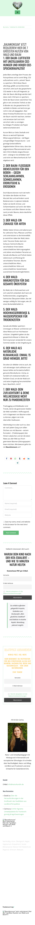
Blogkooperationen (12, 873)
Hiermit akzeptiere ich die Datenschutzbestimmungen (13, 592)
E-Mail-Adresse (8, 583)
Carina (7, 27)
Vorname (6, 575)
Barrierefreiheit (11, 899)
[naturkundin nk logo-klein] (17, 1)
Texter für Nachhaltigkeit (14, 876)
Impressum (10, 892)
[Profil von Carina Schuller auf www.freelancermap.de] (17, 907)
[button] (6, 458)
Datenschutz (10, 895)
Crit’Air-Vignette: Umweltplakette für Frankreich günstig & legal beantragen (15, 811)
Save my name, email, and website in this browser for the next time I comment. (16, 524)
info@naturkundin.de (16, 784)
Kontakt (8, 902)
